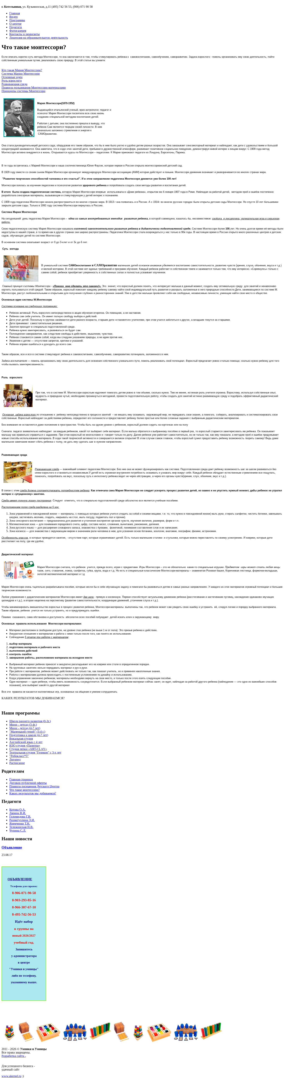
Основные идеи (12, 77)
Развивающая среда (14, 84)
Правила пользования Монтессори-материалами (34, 87)
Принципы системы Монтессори (23, 91)
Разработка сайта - (14, 1056)
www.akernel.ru (11, 1076)
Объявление (12, 847)
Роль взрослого (12, 80)
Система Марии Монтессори (21, 73)
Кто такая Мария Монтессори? (22, 70)
